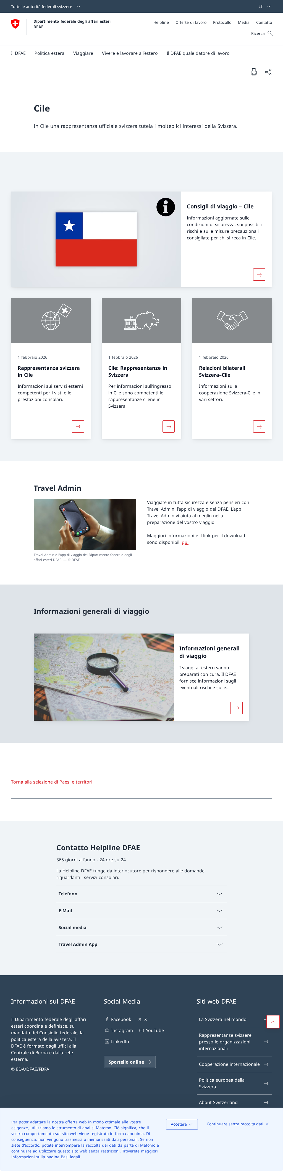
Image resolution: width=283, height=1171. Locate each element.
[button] (18, 53)
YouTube (155, 1030)
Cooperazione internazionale (229, 1064)
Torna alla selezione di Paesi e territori (51, 782)
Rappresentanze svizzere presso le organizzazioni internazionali (225, 1041)
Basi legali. (71, 1156)
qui (185, 542)
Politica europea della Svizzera (222, 1083)
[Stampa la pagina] (254, 72)
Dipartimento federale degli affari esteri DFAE (72, 24)
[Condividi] (268, 72)
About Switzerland (218, 1102)
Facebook (121, 1019)
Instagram (122, 1030)
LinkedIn (120, 1041)
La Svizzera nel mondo (223, 1019)
